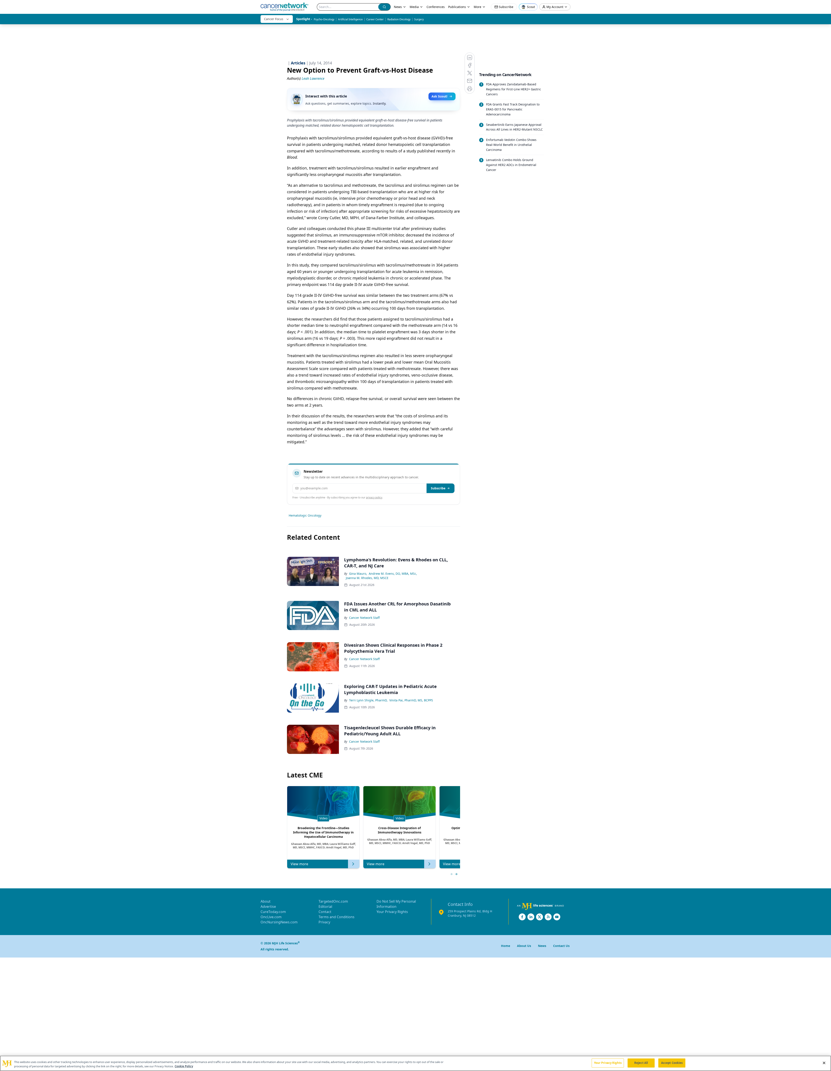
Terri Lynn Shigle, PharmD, (368, 700)
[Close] (824, 1063)
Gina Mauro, (358, 573)
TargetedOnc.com (333, 901)
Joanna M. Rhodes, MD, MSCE (367, 578)
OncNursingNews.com (279, 922)
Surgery (419, 19)
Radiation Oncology (399, 19)
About (266, 901)
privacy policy (374, 497)
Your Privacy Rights (392, 911)
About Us (524, 946)
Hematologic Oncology (305, 515)
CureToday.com (273, 911)
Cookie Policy (184, 1066)
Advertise (268, 906)
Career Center (375, 19)
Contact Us (561, 946)
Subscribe (438, 488)
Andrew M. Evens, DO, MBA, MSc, (393, 573)
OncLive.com (271, 917)
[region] (415, 1063)
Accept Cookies (672, 1063)
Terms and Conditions (336, 917)
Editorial (325, 906)
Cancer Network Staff (364, 618)
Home (505, 946)
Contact (325, 911)
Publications (457, 7)
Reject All (641, 1063)
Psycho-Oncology (324, 19)
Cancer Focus (273, 19)
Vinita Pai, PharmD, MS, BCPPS (411, 700)
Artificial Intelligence (350, 19)
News (398, 7)
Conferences (436, 7)
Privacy (324, 922)
